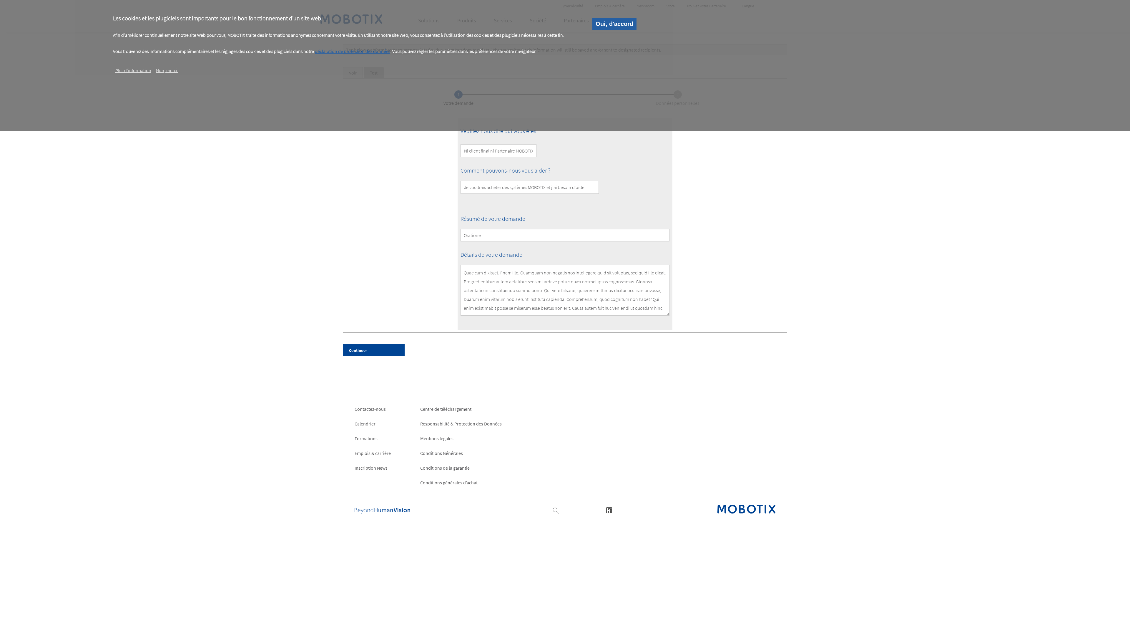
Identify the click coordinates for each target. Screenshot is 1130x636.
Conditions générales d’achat (449, 483)
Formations (366, 438)
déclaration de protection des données (352, 51)
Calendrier (365, 424)
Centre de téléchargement (445, 409)
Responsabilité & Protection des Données (461, 424)
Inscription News (371, 468)
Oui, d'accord (614, 24)
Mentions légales (436, 438)
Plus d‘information (133, 70)
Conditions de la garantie (445, 468)
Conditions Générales (441, 453)
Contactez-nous (370, 409)
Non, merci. (167, 70)
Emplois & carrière (373, 453)
